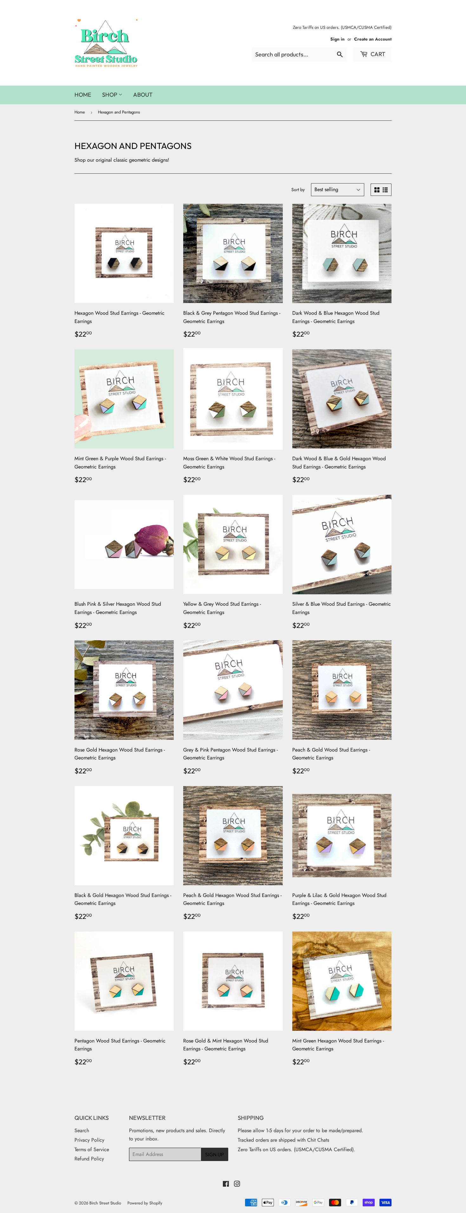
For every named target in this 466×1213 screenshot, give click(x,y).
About (142, 94)
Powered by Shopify (144, 1203)
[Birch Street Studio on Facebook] (226, 1184)
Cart (377, 54)
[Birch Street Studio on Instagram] (237, 1184)
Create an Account (373, 39)
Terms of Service (91, 1149)
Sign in (337, 39)
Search (81, 1130)
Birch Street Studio (105, 1203)
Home (82, 94)
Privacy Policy (89, 1140)
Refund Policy (89, 1158)
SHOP (110, 94)
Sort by (298, 189)
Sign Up (214, 1154)
